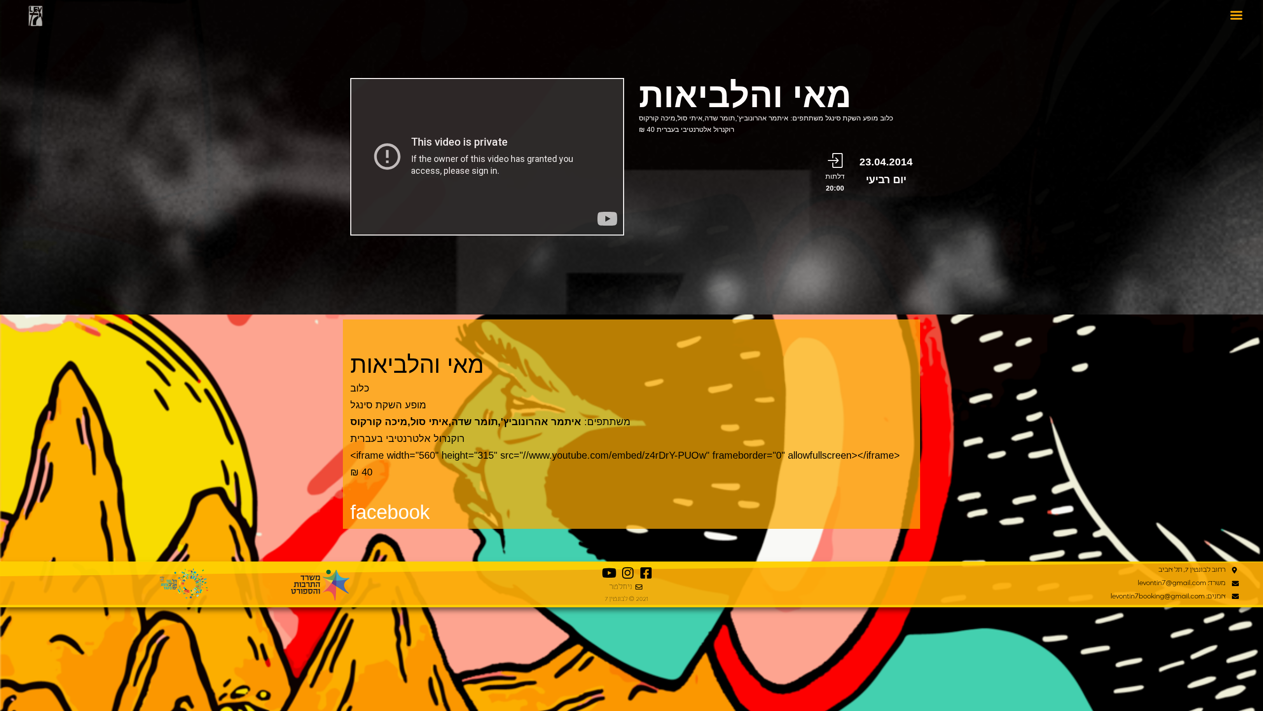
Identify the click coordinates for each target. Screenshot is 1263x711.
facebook (390, 512)
